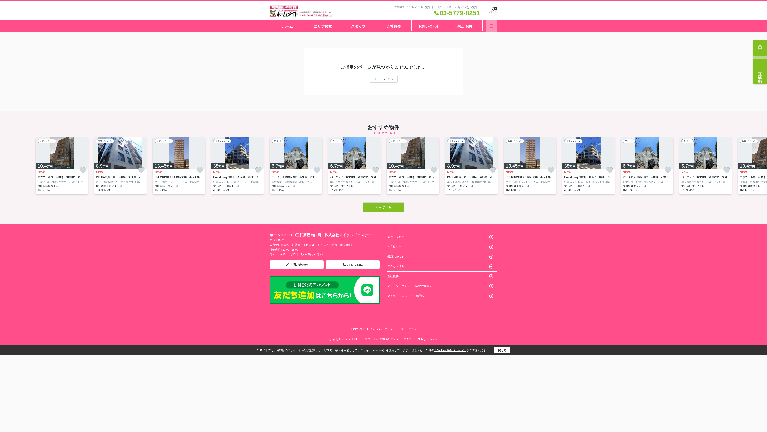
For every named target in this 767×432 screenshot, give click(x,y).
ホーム (287, 26)
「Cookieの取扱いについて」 (450, 350)
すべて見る (383, 207)
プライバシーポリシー (382, 328)
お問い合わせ (429, 26)
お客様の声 (394, 246)
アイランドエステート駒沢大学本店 (409, 286)
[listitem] (296, 165)
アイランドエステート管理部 (405, 295)
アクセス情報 (395, 266)
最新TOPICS (395, 256)
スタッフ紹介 (395, 237)
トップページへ (384, 78)
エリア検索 (323, 26)
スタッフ (358, 26)
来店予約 (464, 26)
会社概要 (394, 26)
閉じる (502, 350)
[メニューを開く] (491, 26)
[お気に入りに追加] (83, 170)
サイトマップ (409, 328)
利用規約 (358, 328)
